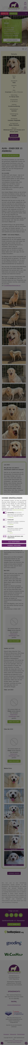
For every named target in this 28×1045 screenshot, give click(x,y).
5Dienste (10, 517)
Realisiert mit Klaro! (13, 547)
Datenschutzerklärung (18, 509)
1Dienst (10, 532)
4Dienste (10, 524)
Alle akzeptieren (14, 541)
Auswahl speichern (14, 545)
